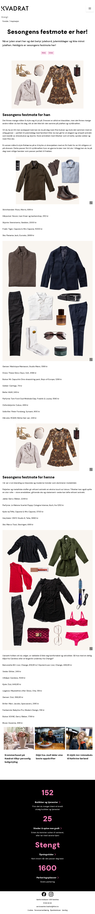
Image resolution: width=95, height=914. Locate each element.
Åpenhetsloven (55, 910)
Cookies (30, 910)
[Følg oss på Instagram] (51, 894)
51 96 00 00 (47, 903)
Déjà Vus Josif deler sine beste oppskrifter (49, 757)
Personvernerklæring (41, 910)
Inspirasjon (14, 21)
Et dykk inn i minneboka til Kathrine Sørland (80, 757)
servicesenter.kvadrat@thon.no (47, 907)
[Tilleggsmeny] (90, 8)
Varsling (65, 910)
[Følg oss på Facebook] (44, 894)
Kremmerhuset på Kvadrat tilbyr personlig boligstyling (18, 758)
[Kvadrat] (14, 8)
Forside (5, 21)
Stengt (4, 17)
